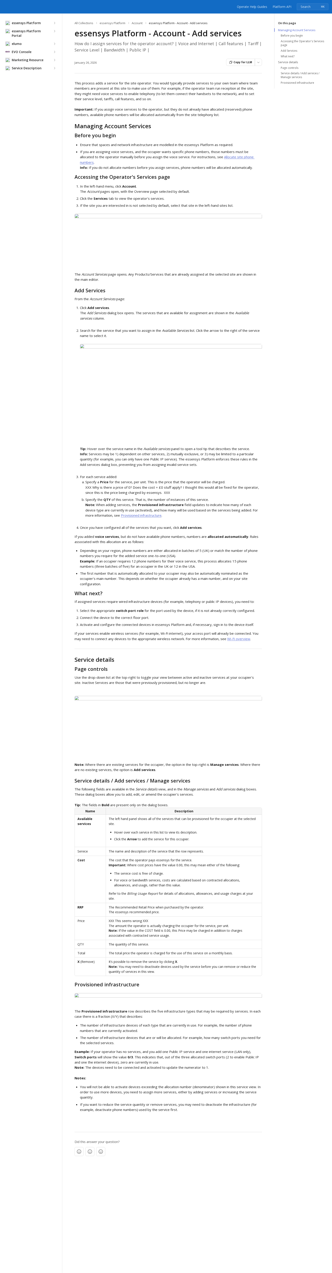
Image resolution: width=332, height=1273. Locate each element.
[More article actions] (258, 62)
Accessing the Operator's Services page (302, 43)
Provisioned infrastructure (141, 515)
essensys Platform (112, 23)
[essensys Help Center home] (4, 6)
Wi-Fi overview (238, 638)
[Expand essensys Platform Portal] (54, 31)
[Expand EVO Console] (54, 52)
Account (137, 23)
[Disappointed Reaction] (79, 1151)
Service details (288, 62)
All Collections (84, 23)
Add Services (289, 51)
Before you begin (292, 35)
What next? (288, 56)
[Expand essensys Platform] (54, 23)
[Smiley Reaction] (100, 1151)
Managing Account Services (297, 30)
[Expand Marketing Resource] (54, 60)
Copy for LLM (243, 62)
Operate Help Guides (252, 7)
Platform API (282, 7)
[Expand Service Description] (54, 68)
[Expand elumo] (54, 44)
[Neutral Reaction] (89, 1151)
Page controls (289, 68)
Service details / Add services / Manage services (300, 75)
